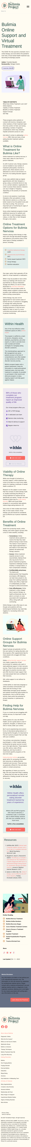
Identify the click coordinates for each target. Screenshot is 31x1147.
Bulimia (3, 1060)
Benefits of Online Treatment (11, 110)
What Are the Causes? (6, 1039)
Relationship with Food (7, 1092)
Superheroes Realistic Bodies (8, 1097)
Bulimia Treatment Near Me (8, 1052)
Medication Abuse (5, 1044)
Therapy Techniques (6, 1049)
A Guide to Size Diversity (7, 1087)
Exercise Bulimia (5, 1068)
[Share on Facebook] (13, 952)
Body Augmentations (6, 1084)
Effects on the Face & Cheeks (8, 1041)
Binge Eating (4, 1073)
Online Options (7, 106)
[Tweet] (10, 952)
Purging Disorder (5, 1065)
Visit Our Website (16, 464)
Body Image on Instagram (7, 1094)
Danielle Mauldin (12, 62)
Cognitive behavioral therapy (16, 250)
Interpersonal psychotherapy (16, 254)
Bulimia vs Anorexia (6, 1046)
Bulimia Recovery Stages (13, 924)
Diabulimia (3, 1070)
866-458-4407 (16, 458)
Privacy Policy (5, 1112)
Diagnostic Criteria (5, 1036)
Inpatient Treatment (12, 934)
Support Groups (8, 111)
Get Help (5, 113)
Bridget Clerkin (15, 64)
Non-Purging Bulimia (6, 1063)
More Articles (4, 1102)
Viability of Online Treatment (11, 108)
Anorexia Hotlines (5, 1089)
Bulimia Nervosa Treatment (14, 918)
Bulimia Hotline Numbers (13, 921)
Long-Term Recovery (6, 1054)
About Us (3, 11)
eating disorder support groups (16, 660)
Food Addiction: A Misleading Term (10, 1078)
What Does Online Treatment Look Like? (15, 104)
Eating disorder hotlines (10, 757)
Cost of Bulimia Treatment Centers (16, 926)
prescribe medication (17, 286)
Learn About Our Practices (20, 1000)
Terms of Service (6, 1114)
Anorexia (3, 1076)
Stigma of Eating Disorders (8, 1099)
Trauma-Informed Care (13, 941)
